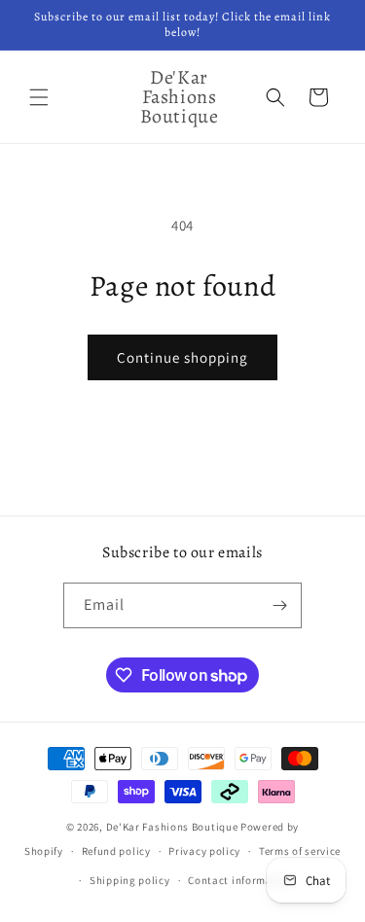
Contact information (240, 880)
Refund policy (116, 851)
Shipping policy (130, 880)
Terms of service (300, 851)
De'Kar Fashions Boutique (172, 826)
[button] (39, 97)
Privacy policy (204, 851)
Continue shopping (182, 357)
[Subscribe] (279, 605)
